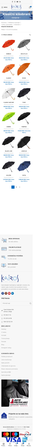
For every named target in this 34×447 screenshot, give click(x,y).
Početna (3, 22)
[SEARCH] (30, 303)
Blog (2, 344)
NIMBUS (8, 54)
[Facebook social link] (12, 1)
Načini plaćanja (5, 375)
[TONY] (24, 94)
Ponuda (3, 341)
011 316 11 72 (7, 315)
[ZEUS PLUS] (24, 45)
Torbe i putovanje (6, 24)
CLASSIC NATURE (9, 102)
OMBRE (8, 126)
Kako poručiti (5, 363)
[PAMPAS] (24, 118)
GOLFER (8, 175)
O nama (3, 332)
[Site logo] (16, 7)
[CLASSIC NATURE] (8, 94)
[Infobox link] (10, 240)
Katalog (3, 329)
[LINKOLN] (24, 142)
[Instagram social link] (15, 1)
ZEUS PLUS (24, 54)
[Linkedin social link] (20, 1)
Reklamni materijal (13, 22)
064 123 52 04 (8, 321)
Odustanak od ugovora (8, 366)
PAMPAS (24, 126)
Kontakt (3, 335)
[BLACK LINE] (8, 142)
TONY (24, 102)
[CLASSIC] (8, 69)
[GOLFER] (8, 167)
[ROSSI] (24, 69)
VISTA (24, 175)
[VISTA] (24, 167)
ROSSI (24, 78)
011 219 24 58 (8, 318)
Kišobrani (17, 24)
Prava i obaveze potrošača (9, 369)
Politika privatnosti (6, 356)
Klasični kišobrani (8, 55)
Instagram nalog (6, 347)
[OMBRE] (8, 118)
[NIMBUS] (8, 45)
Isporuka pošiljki (6, 372)
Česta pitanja (5, 338)
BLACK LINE (8, 151)
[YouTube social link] (17, 1)
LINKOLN (24, 151)
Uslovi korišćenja (6, 359)
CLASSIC (8, 78)
